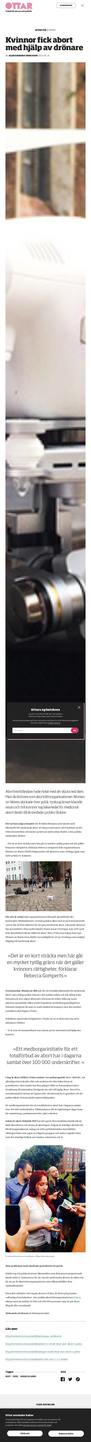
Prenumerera (66, 5)
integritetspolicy (54, 723)
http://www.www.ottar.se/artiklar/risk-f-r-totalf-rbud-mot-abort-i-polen (43, 1344)
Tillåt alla (25, 1434)
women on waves (28, 1376)
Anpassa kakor (66, 1434)
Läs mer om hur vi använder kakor (37, 1425)
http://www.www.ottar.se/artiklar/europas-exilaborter (33, 1336)
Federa (77, 1297)
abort (8, 1376)
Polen (15, 1376)
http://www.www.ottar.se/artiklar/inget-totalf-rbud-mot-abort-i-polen (42, 1351)
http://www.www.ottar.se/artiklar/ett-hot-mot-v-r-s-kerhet (36, 1359)
